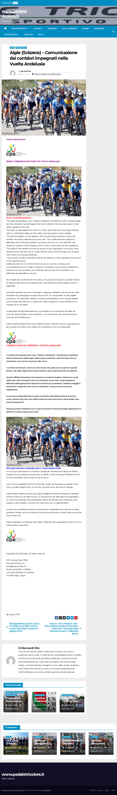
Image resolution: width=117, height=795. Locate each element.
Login (113, 790)
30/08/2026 (41, 747)
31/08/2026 (12, 747)
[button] (113, 31)
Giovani (38, 28)
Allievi (8, 737)
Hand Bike (99, 28)
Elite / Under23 (69, 28)
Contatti (92, 790)
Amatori (28, 35)
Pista (41, 35)
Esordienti (66, 737)
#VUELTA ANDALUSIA (51, 74)
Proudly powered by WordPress (13, 790)
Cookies (100, 790)
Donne (85, 28)
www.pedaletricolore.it (23, 774)
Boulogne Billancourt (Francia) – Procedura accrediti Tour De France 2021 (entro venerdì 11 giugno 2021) (24, 627)
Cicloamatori (19, 692)
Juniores (52, 28)
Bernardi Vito (26, 71)
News (12, 47)
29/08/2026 (98, 747)
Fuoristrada (11, 35)
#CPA (37, 74)
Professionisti (20, 28)
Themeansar (46, 790)
